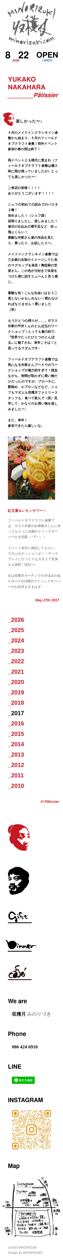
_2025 (16, 630)
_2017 (16, 713)
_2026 (16, 620)
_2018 (16, 702)
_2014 (16, 744)
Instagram (25, 1099)
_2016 (16, 723)
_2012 (16, 765)
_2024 (16, 640)
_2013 (16, 754)
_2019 (16, 692)
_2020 (16, 682)
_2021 (16, 671)
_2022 (16, 661)
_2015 (16, 734)
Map (14, 1165)
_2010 (16, 785)
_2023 (16, 651)
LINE (14, 1066)
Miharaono (32, 1252)
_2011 (16, 775)
